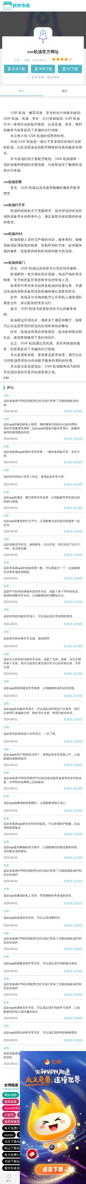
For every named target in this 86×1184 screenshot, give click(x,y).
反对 (76, 411)
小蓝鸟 (9, 1115)
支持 (66, 411)
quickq (8, 1135)
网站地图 (10, 1095)
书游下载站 (12, 1161)
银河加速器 (12, 1168)
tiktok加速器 (12, 1108)
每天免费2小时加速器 (19, 1128)
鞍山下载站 (12, 1148)
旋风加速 (10, 1101)
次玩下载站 (12, 1141)
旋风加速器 (12, 1121)
